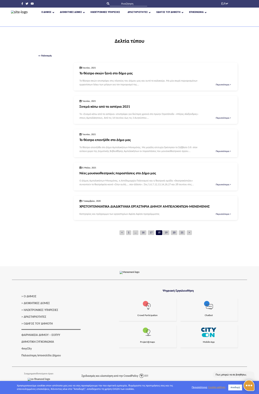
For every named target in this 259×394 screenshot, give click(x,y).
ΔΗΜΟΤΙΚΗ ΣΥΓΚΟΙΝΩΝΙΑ (37, 341)
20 (174, 232)
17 (151, 232)
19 (166, 232)
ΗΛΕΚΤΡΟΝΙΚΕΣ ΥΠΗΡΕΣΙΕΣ (41, 310)
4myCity (26, 348)
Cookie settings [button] (216, 387)
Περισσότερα (199, 387)
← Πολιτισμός (45, 56)
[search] (128, 3)
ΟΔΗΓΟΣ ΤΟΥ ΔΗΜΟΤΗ (38, 323)
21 (182, 232)
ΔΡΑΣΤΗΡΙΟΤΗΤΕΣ (35, 316)
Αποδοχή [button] (235, 387)
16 (143, 232)
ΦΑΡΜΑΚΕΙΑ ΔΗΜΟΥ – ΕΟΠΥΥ (40, 335)
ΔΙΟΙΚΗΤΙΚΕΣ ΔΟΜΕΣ (37, 303)
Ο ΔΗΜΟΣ (30, 296)
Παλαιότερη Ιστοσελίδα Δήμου (41, 355)
